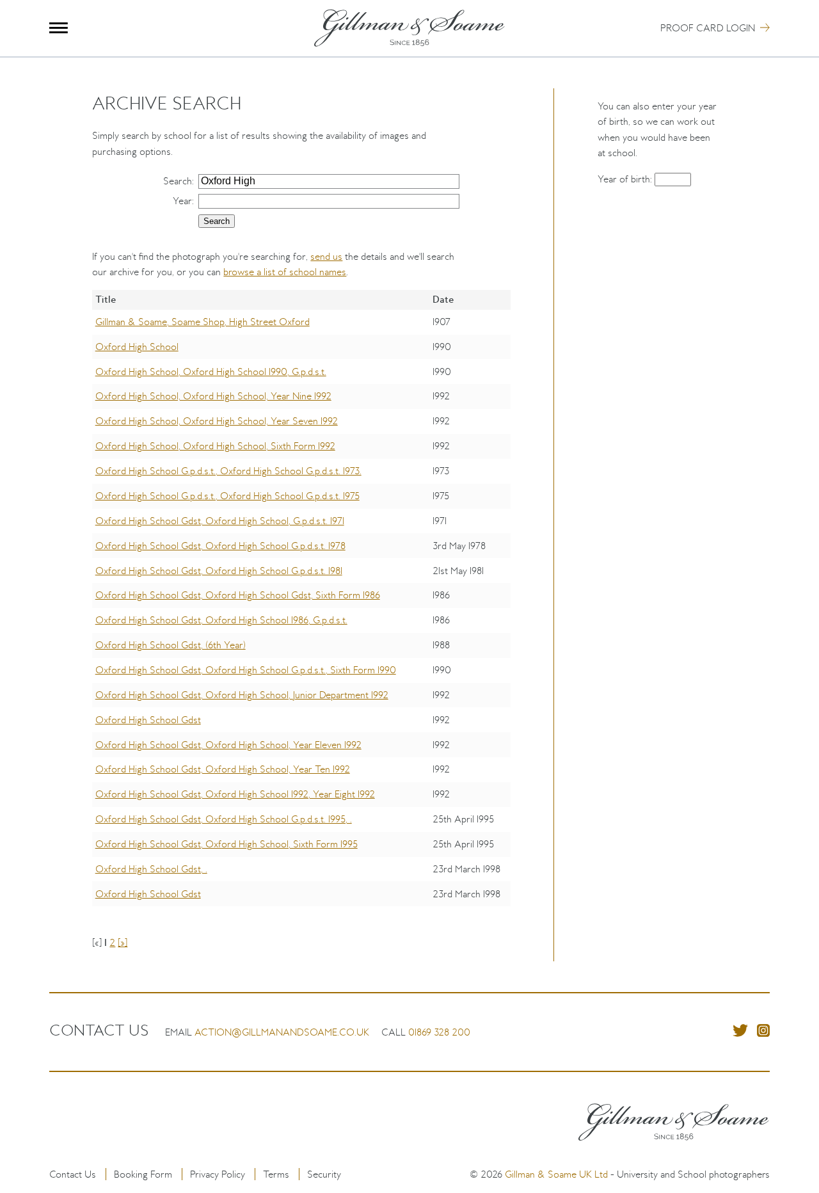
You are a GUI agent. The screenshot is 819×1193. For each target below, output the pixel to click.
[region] (301, 607)
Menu (58, 27)
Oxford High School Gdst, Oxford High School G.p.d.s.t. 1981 (218, 570)
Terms (276, 1174)
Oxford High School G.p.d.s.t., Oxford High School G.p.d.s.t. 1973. (228, 471)
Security (324, 1174)
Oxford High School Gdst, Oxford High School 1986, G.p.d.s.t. (221, 620)
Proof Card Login (707, 28)
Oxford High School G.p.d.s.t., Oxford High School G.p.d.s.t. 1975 (227, 496)
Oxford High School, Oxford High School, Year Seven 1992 (216, 421)
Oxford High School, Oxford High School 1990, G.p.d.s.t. (210, 371)
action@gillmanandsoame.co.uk (282, 1032)
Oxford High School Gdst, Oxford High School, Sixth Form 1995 (226, 844)
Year (182, 201)
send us (326, 256)
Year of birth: (626, 179)
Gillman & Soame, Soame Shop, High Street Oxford (202, 322)
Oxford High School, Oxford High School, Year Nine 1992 (213, 396)
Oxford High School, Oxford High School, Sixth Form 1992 (215, 446)
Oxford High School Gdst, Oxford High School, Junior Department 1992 (241, 695)
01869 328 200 (439, 1032)
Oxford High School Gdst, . (151, 869)
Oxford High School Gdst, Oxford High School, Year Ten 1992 (222, 769)
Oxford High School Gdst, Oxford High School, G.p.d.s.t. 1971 (219, 521)
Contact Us (72, 1174)
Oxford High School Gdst (148, 720)
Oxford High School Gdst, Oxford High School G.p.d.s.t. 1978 (220, 546)
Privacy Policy (217, 1174)
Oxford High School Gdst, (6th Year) (170, 645)
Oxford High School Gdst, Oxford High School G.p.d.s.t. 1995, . (223, 819)
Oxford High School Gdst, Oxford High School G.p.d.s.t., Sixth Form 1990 (245, 670)
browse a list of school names (284, 272)
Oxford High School (137, 346)
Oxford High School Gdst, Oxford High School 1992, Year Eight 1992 (235, 794)
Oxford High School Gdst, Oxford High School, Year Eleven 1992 (228, 745)
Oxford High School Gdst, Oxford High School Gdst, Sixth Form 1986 (237, 595)
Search (177, 181)
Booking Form (143, 1174)
